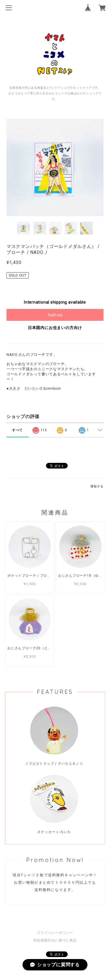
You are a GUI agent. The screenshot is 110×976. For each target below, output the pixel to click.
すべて (17, 430)
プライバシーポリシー (55, 933)
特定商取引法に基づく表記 (54, 940)
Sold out (55, 315)
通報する (97, 486)
